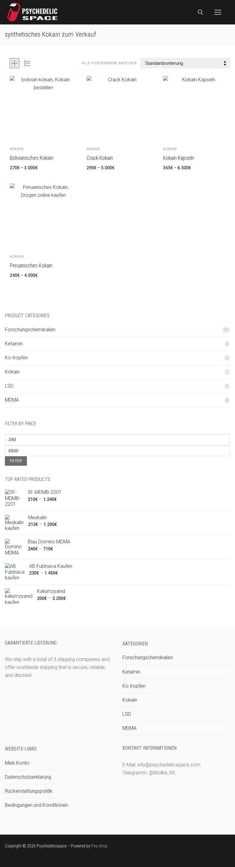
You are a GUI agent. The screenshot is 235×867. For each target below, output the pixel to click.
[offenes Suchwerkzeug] (200, 12)
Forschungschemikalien (30, 329)
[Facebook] (188, 846)
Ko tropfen (16, 358)
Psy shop (99, 845)
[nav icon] (218, 12)
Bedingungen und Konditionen (36, 805)
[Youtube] (206, 846)
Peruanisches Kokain (31, 266)
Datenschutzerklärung (28, 777)
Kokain (16, 149)
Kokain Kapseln (178, 158)
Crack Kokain (100, 158)
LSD (9, 386)
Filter (16, 461)
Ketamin (14, 344)
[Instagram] (216, 846)
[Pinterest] (225, 846)
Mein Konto (17, 763)
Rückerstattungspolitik (28, 791)
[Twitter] (197, 846)
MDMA (12, 400)
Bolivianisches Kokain (31, 158)
